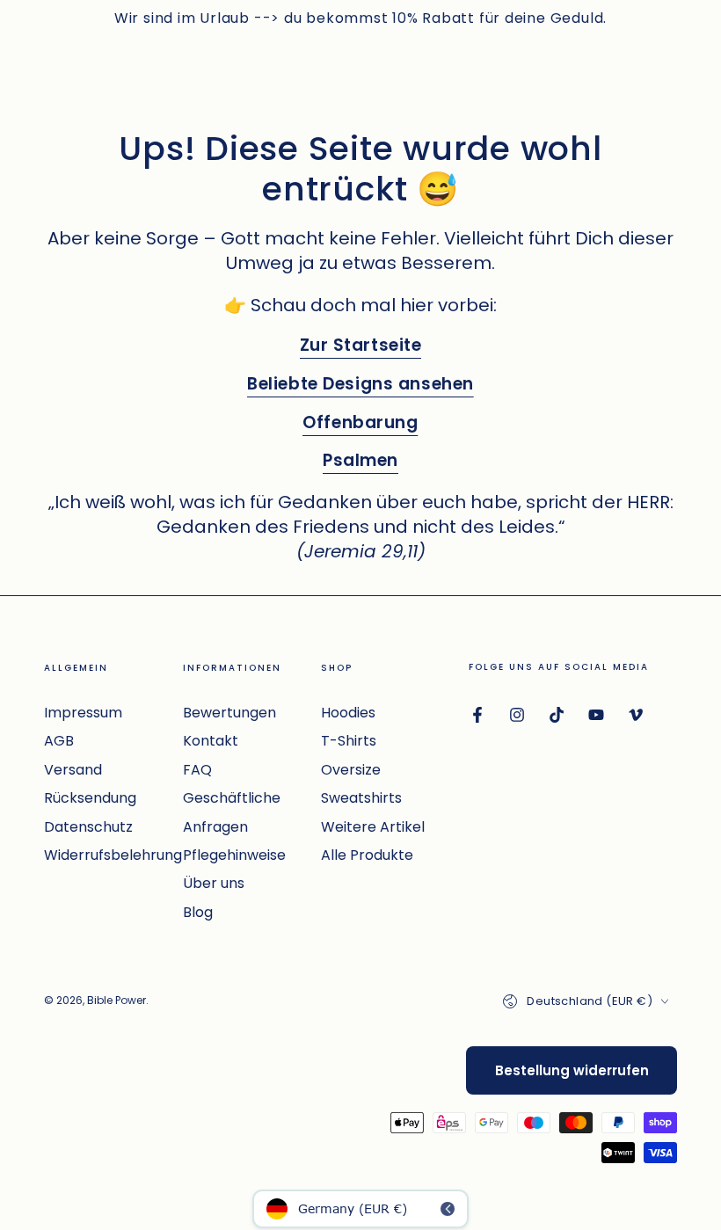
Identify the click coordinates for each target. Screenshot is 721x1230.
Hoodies (348, 712)
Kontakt (210, 741)
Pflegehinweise (234, 855)
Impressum (83, 712)
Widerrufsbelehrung (113, 855)
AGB (59, 741)
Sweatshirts (361, 798)
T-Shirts (348, 741)
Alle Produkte (367, 855)
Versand (73, 770)
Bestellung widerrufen (572, 1070)
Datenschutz (88, 827)
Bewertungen (229, 712)
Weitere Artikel (373, 827)
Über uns (213, 883)
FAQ (197, 770)
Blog (198, 912)
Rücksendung (90, 798)
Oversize (351, 770)
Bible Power (116, 1000)
